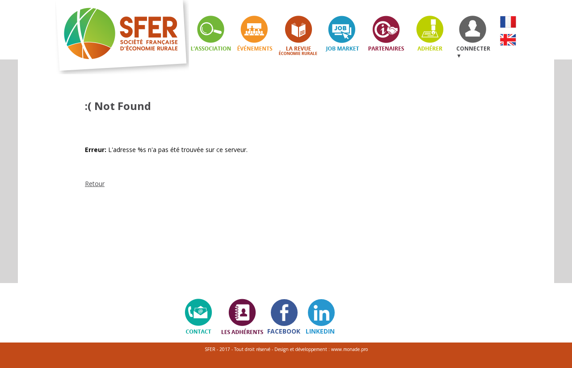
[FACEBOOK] (284, 312)
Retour (95, 183)
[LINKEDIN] (321, 312)
